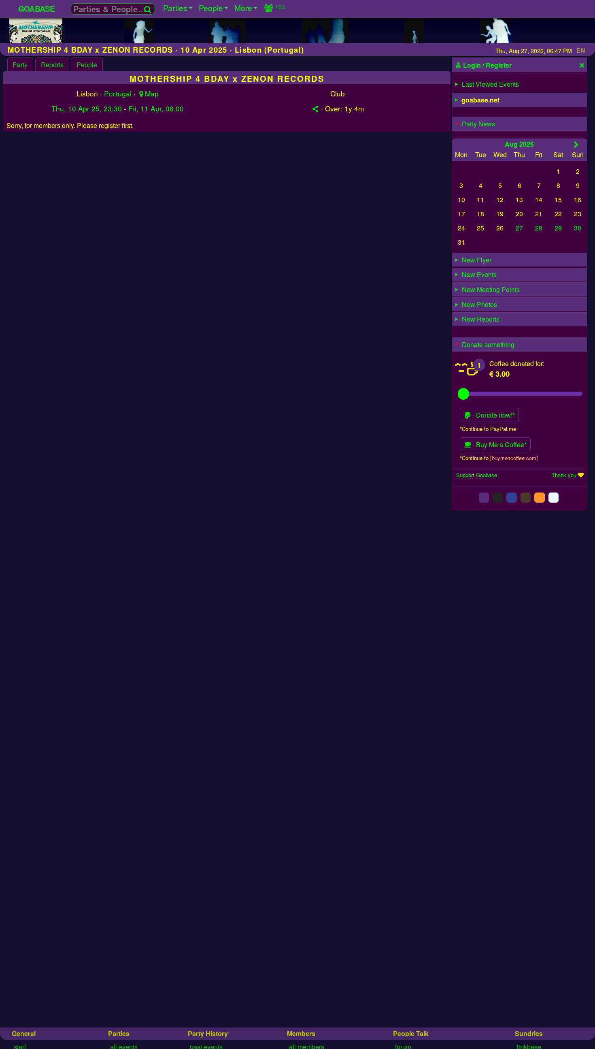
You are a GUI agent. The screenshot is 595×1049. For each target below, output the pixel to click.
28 (538, 227)
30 (577, 227)
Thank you (564, 475)
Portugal (118, 93)
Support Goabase (476, 475)
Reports (52, 64)
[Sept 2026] (576, 144)
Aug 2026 (519, 144)
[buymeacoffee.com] (514, 458)
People (86, 64)
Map (152, 93)
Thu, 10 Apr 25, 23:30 (86, 108)
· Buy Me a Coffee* (499, 444)
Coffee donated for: (516, 363)
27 (519, 227)
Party (20, 64)
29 (558, 227)
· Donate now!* (493, 415)
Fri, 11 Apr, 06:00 (156, 108)
